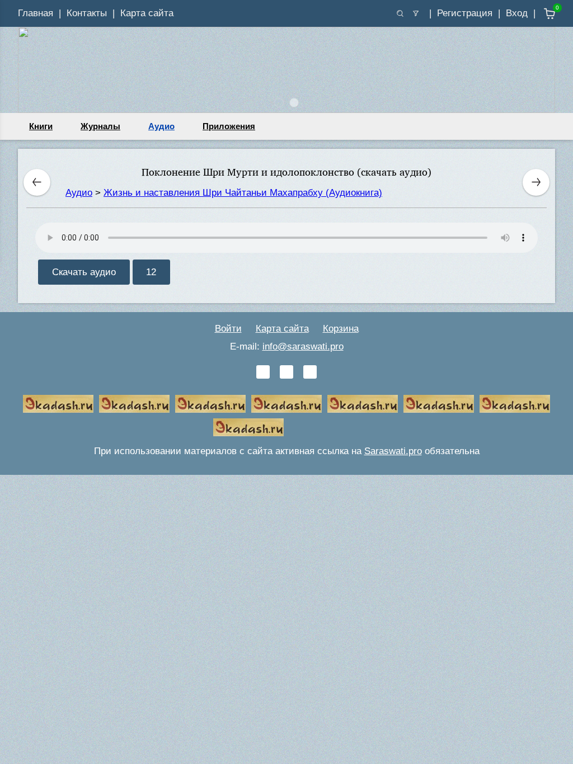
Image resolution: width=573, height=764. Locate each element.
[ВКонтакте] (263, 372)
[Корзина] (541, 14)
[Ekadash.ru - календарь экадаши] (210, 404)
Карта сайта (146, 13)
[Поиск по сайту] (400, 13)
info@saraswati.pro (303, 346)
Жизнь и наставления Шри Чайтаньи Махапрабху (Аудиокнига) (243, 192)
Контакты (87, 13)
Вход (517, 13)
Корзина (341, 328)
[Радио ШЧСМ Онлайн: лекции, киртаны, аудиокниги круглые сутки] (362, 404)
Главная (35, 13)
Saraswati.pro (393, 451)
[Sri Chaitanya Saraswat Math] (58, 404)
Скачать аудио (84, 272)
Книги (41, 126)
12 (151, 272)
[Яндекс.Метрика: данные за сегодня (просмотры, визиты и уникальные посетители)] (324, 427)
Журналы (100, 126)
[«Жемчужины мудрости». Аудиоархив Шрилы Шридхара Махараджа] (438, 404)
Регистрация (464, 13)
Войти (228, 328)
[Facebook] (286, 372)
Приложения (229, 126)
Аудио (161, 126)
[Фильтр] (416, 13)
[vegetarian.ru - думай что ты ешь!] (134, 404)
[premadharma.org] (248, 427)
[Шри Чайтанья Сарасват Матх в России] (515, 404)
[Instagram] (310, 372)
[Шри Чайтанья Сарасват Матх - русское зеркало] (286, 404)
